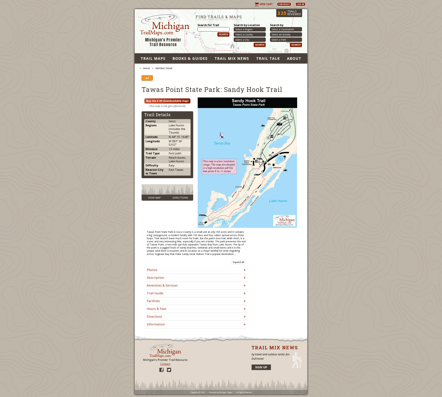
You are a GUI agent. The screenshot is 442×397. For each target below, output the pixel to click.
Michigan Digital (225, 392)
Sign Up (261, 367)
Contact (165, 364)
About (294, 58)
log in (300, 4)
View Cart (266, 4)
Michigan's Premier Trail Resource (163, 42)
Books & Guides (190, 58)
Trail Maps (153, 58)
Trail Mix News (232, 58)
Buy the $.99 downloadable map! (167, 100)
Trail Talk (268, 58)
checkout (284, 4)
